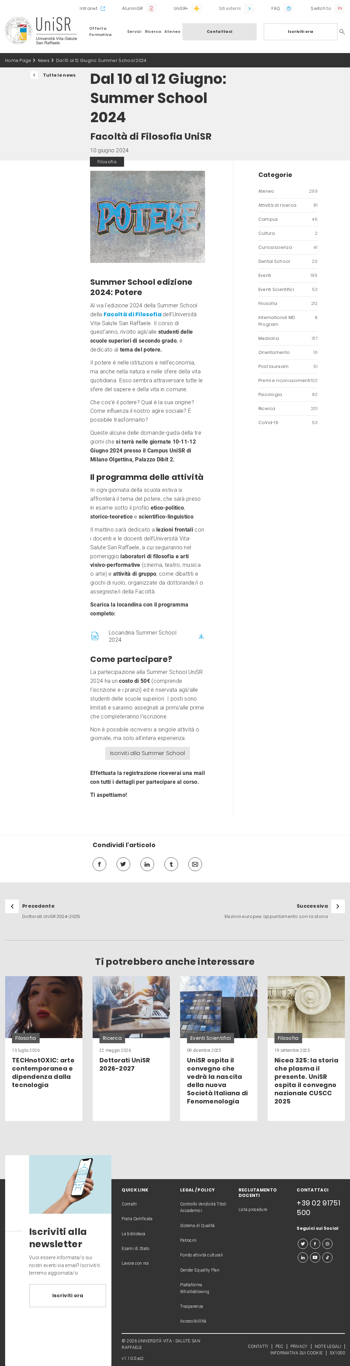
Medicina (288, 338)
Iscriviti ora (300, 31)
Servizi (134, 31)
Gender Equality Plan (199, 1270)
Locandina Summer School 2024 (142, 636)
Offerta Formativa (100, 31)
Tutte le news (59, 75)
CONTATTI (258, 1346)
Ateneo (172, 31)
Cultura (288, 233)
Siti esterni (230, 8)
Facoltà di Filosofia (133, 314)
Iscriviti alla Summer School (147, 753)
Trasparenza (191, 1306)
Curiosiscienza (288, 247)
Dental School (288, 261)
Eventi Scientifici (288, 289)
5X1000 (337, 1353)
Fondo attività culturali (201, 1255)
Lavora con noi (135, 1263)
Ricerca (153, 31)
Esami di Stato (135, 1248)
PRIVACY (299, 1346)
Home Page (18, 60)
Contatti (129, 1204)
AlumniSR (132, 8)
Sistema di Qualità (197, 1225)
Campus (288, 219)
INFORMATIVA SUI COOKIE (296, 1353)
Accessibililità (193, 1321)
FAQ (275, 8)
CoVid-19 (288, 422)
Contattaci (219, 31)
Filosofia (288, 303)
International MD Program (288, 321)
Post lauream (288, 366)
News (44, 60)
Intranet (88, 8)
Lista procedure (253, 1209)
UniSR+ (181, 8)
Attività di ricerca (288, 205)
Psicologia (288, 394)
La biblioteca (133, 1233)
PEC (279, 1346)
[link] (43, 1048)
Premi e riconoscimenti (288, 380)
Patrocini (188, 1240)
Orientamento (288, 352)
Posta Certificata (137, 1218)
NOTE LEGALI (328, 1346)
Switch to (321, 8)
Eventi (288, 275)
